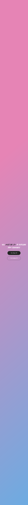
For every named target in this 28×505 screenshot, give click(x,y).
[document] (14, 252)
